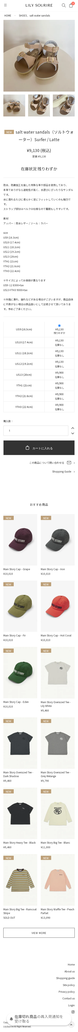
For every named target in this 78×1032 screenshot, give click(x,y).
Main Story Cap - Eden (16, 702)
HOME (7, 15)
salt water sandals (40, 15)
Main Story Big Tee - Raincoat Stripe (20, 911)
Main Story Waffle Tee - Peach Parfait (57, 911)
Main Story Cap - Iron (53, 569)
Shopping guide (65, 978)
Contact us (68, 998)
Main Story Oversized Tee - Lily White (56, 704)
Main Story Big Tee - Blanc (55, 842)
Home (71, 964)
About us (69, 971)
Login (71, 1005)
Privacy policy (67, 991)
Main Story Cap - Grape (16, 569)
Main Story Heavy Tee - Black (19, 842)
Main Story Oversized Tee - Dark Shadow (18, 774)
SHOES (23, 15)
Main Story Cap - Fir (14, 635)
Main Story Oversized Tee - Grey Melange (56, 774)
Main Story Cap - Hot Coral (56, 635)
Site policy (69, 985)
